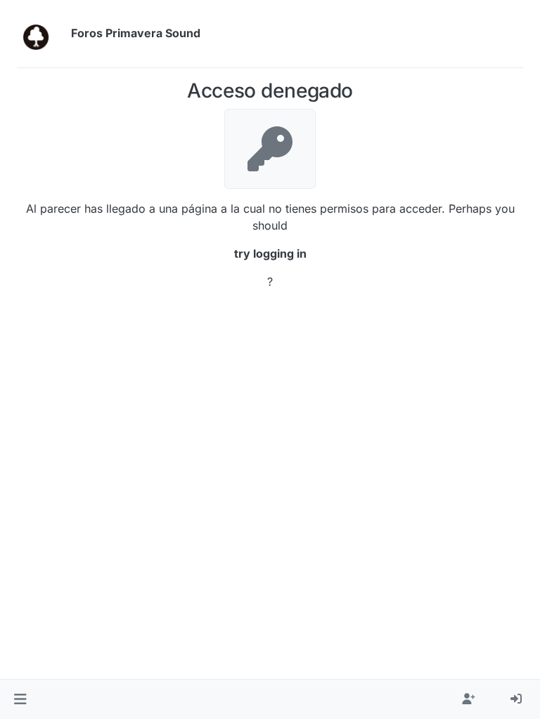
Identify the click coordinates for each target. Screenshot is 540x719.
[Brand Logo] (41, 34)
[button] (20, 699)
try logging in (270, 253)
